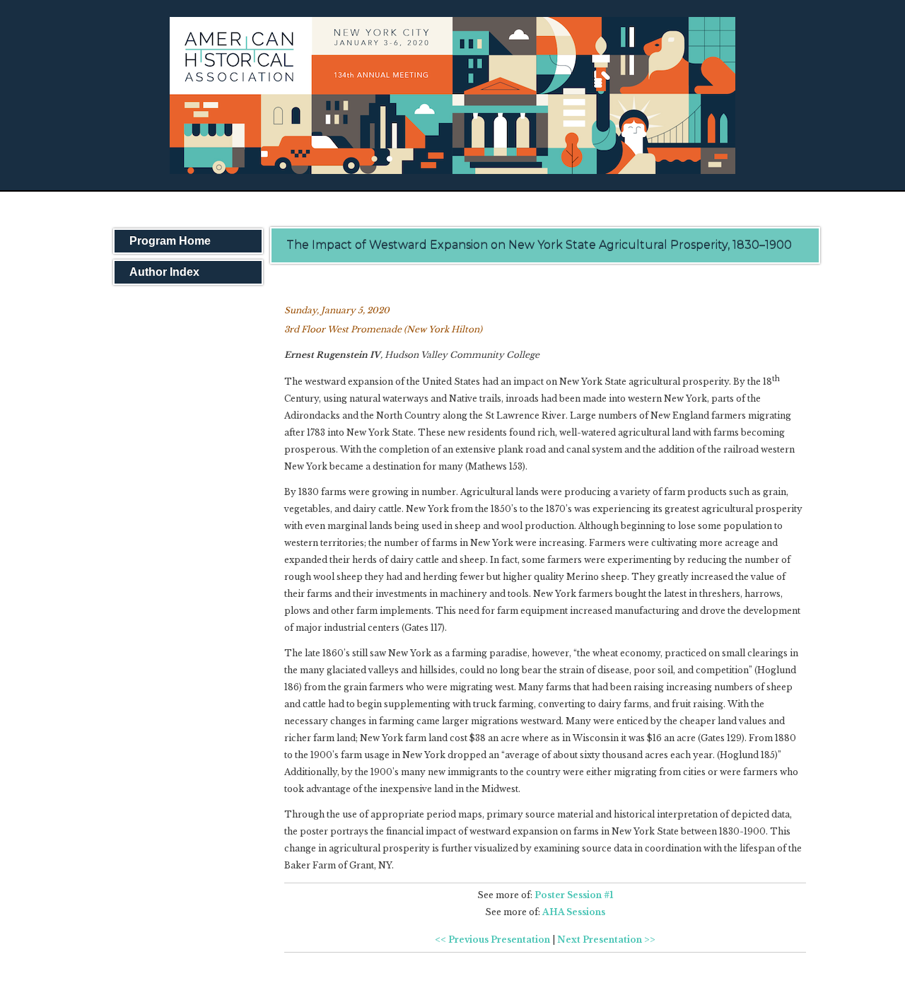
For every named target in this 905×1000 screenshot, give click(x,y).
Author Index (164, 272)
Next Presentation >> (606, 939)
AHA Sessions (573, 912)
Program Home (170, 241)
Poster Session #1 (574, 895)
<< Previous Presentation (492, 939)
